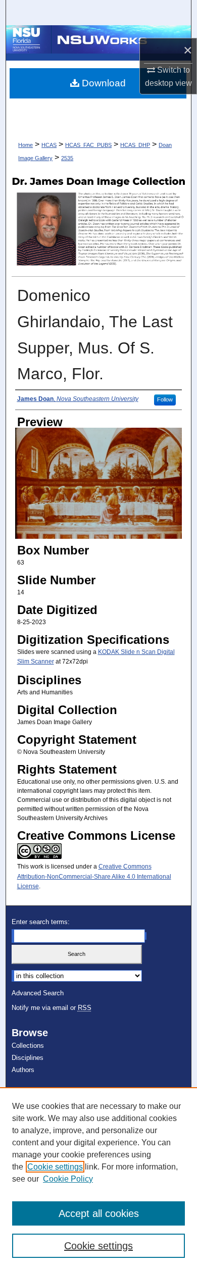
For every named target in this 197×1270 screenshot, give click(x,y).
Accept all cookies (99, 1213)
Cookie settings (55, 1166)
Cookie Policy (68, 1179)
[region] (98, 1178)
